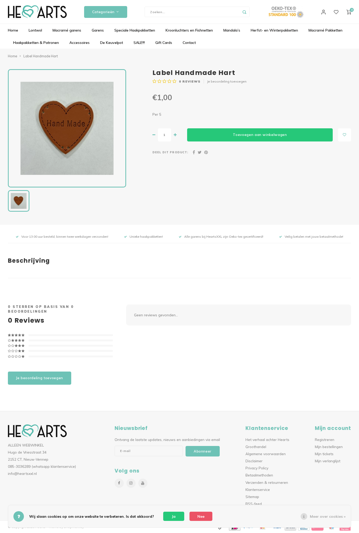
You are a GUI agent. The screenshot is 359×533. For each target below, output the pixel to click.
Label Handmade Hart (40, 56)
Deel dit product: (170, 152)
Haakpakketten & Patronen (36, 42)
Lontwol (35, 30)
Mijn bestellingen (329, 446)
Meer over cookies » (328, 516)
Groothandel (255, 446)
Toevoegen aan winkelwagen (260, 135)
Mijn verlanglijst (327, 461)
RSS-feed (253, 503)
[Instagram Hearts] (131, 483)
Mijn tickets (324, 453)
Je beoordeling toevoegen (227, 81)
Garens (98, 30)
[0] (348, 11)
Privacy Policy (256, 468)
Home (13, 30)
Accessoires (79, 42)
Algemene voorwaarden (265, 453)
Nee (200, 516)
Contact (189, 42)
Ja (174, 516)
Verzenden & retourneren (266, 482)
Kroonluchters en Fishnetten (189, 30)
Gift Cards (163, 42)
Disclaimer (254, 461)
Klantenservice (257, 489)
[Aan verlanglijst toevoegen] (344, 134)
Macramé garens (67, 30)
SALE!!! (139, 42)
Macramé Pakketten (325, 30)
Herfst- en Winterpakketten (274, 30)
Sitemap (252, 496)
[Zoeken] (244, 12)
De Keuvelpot (111, 42)
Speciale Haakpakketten (134, 30)
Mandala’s (231, 30)
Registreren (324, 439)
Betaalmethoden (259, 475)
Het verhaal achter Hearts (267, 439)
